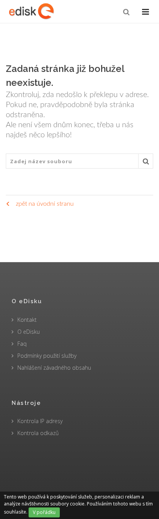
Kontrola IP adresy (40, 421)
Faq (22, 343)
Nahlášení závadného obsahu (54, 367)
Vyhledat (145, 161)
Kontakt (27, 319)
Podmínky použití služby (46, 355)
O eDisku (28, 331)
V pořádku (44, 512)
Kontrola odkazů (38, 433)
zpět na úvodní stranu (44, 204)
